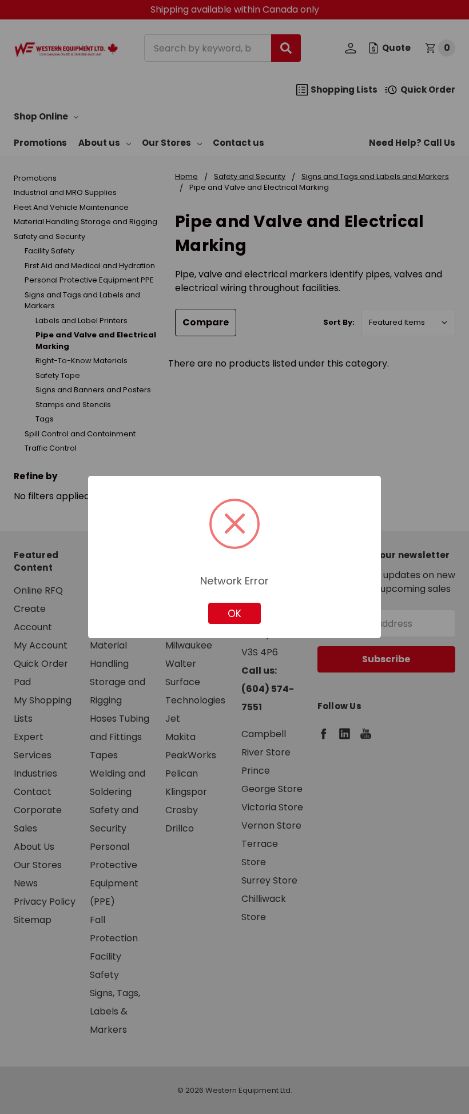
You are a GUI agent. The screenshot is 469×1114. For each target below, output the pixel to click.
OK (234, 613)
